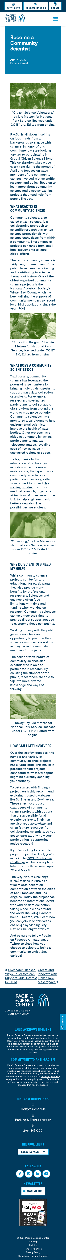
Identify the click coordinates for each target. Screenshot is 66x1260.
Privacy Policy (33, 1252)
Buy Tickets (13, 8)
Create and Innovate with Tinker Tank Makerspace (47, 976)
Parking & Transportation (33, 1120)
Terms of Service (33, 1248)
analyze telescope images (26, 443)
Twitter (15, 944)
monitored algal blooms (27, 421)
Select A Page (30, 1151)
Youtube (46, 1174)
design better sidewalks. (31, 501)
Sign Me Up (34, 1191)
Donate (55, 8)
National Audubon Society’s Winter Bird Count (30, 290)
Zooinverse (45, 799)
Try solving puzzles (29, 485)
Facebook (22, 940)
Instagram (38, 940)
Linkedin (37, 1174)
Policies (33, 1245)
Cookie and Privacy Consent (33, 1256)
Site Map (33, 1241)
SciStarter (23, 799)
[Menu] (55, 18)
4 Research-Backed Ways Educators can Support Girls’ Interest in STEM (21, 976)
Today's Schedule (33, 1109)
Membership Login (35, 8)
